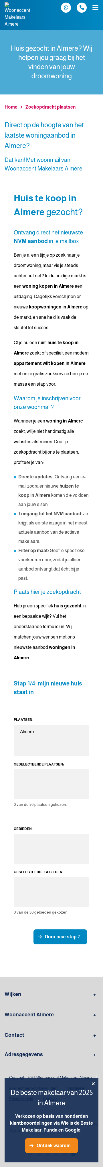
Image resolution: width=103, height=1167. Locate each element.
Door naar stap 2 (62, 936)
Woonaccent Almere (29, 1015)
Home (11, 107)
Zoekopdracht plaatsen (50, 107)
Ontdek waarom (54, 1145)
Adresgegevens (24, 1054)
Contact (14, 1035)
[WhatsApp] (66, 7)
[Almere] (51, 732)
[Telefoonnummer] (82, 8)
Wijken (13, 994)
